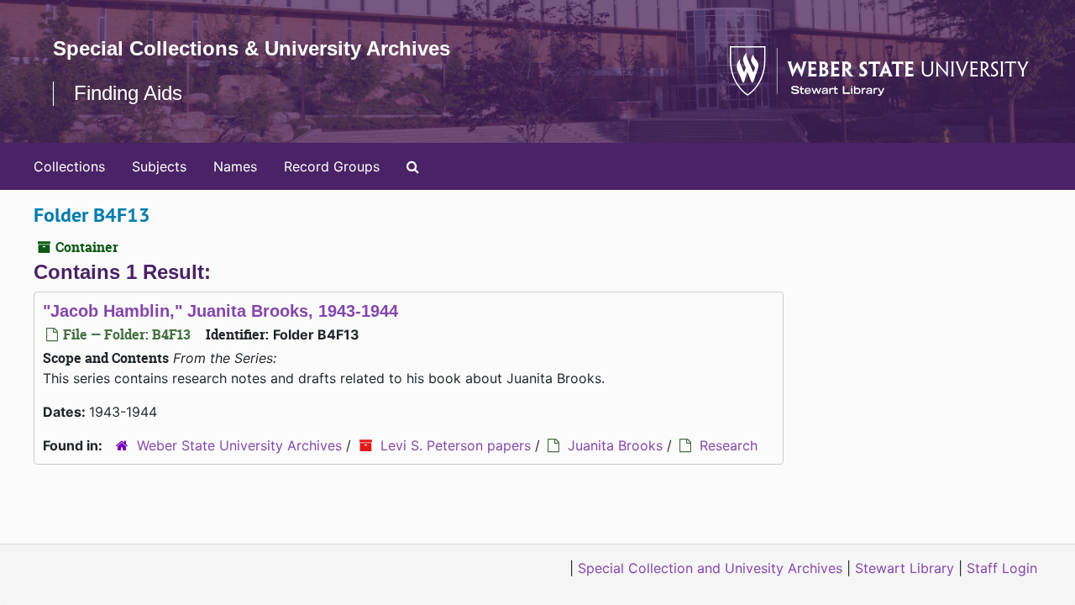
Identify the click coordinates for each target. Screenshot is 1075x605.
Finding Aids (128, 93)
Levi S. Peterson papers (455, 445)
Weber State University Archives (239, 445)
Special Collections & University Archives (251, 48)
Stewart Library (904, 568)
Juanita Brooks (615, 445)
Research (729, 445)
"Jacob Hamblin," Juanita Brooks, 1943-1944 (220, 311)
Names (235, 166)
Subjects (159, 166)
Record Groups (332, 166)
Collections (69, 166)
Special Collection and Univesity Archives (710, 568)
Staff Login (1002, 568)
